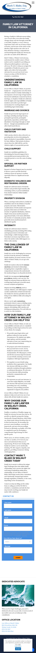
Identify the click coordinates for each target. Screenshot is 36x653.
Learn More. (18, 646)
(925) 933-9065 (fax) (7, 631)
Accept (18, 649)
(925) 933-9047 (19, 17)
